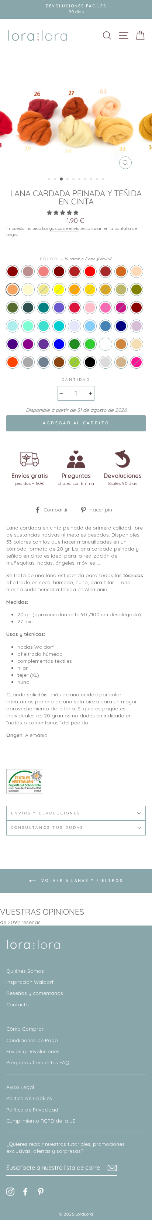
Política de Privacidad (32, 1109)
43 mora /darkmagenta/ (28, 344)
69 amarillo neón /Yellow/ (59, 289)
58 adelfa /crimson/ (74, 307)
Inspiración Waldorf (29, 982)
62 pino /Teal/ (43, 307)
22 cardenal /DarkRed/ (12, 271)
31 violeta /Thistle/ (136, 326)
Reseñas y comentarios (34, 993)
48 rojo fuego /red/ (90, 271)
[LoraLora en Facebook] (25, 1191)
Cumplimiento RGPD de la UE (40, 1120)
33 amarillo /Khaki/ (43, 289)
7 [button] (86, 180)
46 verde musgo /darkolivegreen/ (12, 307)
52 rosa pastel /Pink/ (90, 307)
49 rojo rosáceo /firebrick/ (74, 271)
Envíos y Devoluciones (32, 1051)
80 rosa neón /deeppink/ (136, 362)
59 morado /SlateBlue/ (59, 307)
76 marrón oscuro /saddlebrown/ (59, 362)
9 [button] (98, 180)
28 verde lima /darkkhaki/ (121, 289)
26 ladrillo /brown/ (105, 271)
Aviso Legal (20, 1087)
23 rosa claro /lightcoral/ (43, 271)
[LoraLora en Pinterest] (41, 1191)
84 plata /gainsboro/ (105, 362)
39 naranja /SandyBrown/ (12, 289)
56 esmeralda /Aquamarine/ (28, 326)
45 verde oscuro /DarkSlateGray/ (28, 307)
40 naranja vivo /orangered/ (12, 362)
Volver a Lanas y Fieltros (81, 880)
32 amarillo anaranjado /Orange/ (74, 289)
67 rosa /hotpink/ (105, 307)
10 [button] (104, 180)
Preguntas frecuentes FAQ (37, 1062)
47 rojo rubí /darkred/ (136, 307)
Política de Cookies (29, 1098)
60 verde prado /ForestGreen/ (74, 344)
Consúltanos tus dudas (47, 827)
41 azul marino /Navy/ (121, 326)
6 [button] (80, 180)
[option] (76, 9)
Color (76, 258)
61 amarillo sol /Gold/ (90, 289)
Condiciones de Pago (32, 1040)
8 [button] (92, 180)
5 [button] (74, 180)
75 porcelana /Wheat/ (136, 344)
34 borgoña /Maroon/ (59, 271)
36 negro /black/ (90, 362)
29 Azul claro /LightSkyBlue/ (90, 326)
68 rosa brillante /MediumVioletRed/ (121, 307)
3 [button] (61, 179)
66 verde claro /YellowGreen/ (74, 362)
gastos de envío (64, 228)
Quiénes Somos (25, 971)
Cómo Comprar (25, 1029)
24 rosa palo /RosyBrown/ (28, 271)
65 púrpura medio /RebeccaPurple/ (43, 344)
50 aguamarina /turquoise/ (43, 326)
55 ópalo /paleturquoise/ (12, 326)
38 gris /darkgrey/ (28, 362)
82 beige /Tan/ (121, 362)
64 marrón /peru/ (121, 344)
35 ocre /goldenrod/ (105, 289)
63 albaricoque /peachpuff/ (136, 271)
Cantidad (76, 379)
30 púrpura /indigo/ (12, 344)
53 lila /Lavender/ (74, 326)
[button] (63, 212)
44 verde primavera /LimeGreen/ (90, 344)
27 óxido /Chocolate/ (121, 271)
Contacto (17, 1004)
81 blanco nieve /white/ (105, 344)
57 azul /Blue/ (59, 344)
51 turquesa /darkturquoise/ (59, 326)
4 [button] (68, 180)
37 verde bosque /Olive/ (136, 289)
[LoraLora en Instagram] (10, 1191)
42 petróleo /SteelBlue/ (105, 326)
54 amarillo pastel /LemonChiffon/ (28, 289)
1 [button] (50, 180)
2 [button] (56, 180)
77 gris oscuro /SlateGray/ (43, 362)
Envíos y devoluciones (45, 813)
